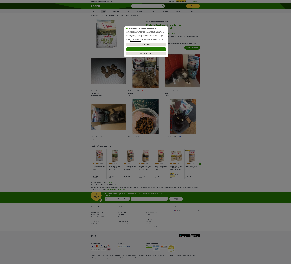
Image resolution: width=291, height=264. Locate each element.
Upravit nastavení (146, 44)
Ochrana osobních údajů (135, 40)
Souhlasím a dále (146, 49)
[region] (146, 41)
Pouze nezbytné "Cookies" (146, 53)
